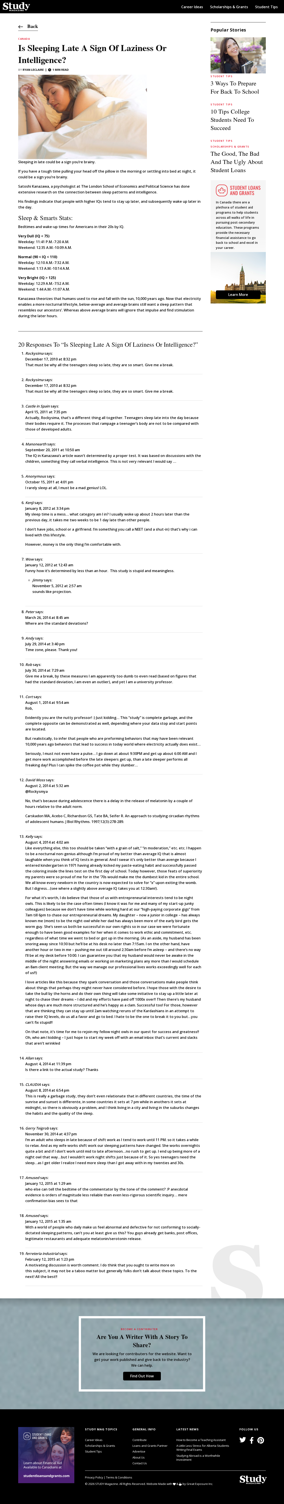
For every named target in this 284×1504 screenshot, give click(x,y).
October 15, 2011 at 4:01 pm (49, 482)
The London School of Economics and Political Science (127, 186)
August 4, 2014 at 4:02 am (47, 842)
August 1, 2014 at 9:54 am (47, 702)
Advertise (138, 1451)
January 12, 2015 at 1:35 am (48, 1221)
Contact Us (139, 1463)
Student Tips (266, 6)
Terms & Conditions (119, 1477)
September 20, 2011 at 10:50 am (52, 449)
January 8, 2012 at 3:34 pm (47, 508)
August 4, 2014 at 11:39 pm (48, 1063)
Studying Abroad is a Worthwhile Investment (198, 1458)
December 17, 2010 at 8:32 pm (50, 359)
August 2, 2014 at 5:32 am (47, 785)
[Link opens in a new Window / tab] (47, 1455)
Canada (24, 38)
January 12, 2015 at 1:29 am (48, 1183)
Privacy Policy (94, 1477)
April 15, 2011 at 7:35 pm (46, 411)
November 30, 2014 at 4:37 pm (51, 1134)
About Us (138, 1457)
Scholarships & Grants (229, 6)
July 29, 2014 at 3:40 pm (45, 644)
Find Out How (142, 1376)
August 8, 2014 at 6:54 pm (47, 1090)
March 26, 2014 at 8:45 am (47, 617)
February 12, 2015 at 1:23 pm (49, 1259)
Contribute (139, 1440)
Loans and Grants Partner (150, 1446)
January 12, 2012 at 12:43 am (49, 565)
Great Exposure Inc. (200, 1484)
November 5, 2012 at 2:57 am (57, 585)
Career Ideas (192, 6)
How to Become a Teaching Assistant (201, 1440)
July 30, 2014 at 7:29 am (44, 670)
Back (30, 26)
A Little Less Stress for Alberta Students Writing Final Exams (202, 1448)
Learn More (238, 294)
